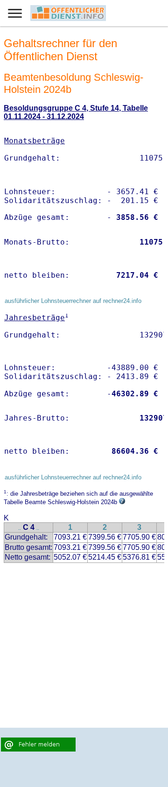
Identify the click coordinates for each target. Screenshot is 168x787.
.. (19, 528)
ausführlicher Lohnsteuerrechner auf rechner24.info (73, 300)
